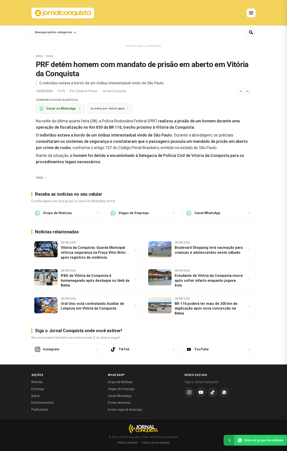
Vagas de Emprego (121, 389)
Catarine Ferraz (86, 91)
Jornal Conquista (114, 91)
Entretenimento (42, 402)
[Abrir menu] (251, 13)
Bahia (35, 396)
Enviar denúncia (119, 402)
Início (39, 56)
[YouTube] (201, 392)
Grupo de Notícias (120, 382)
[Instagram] (189, 392)
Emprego (37, 389)
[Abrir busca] (250, 32)
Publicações (39, 409)
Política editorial (127, 442)
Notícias (37, 382)
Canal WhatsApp (119, 396)
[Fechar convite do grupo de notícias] (229, 440)
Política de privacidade (156, 442)
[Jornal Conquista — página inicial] (143, 428)
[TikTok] (212, 392)
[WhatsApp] (224, 392)
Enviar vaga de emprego (125, 409)
